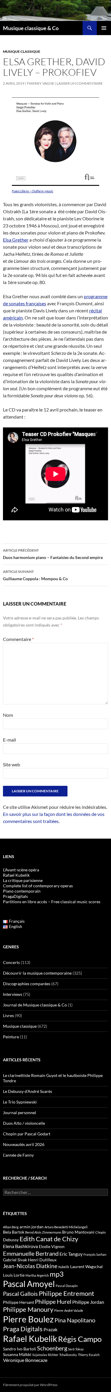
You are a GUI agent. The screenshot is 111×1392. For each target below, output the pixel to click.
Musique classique (21, 51)
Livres (8, 1015)
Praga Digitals (23, 1329)
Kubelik (63, 1267)
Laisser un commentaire (80, 83)
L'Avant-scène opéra (21, 869)
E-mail (9, 739)
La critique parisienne (23, 880)
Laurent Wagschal (86, 1266)
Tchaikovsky (68, 1355)
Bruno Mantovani (78, 1231)
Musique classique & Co (31, 28)
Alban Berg (11, 1227)
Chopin (100, 1232)
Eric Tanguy (71, 1254)
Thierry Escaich (88, 1355)
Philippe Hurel (53, 1301)
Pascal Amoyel (29, 1284)
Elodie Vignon (52, 1246)
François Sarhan (94, 1254)
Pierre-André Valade (68, 1310)
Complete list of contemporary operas (38, 885)
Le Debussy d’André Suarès (27, 1091)
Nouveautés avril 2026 (23, 1144)
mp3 (57, 1274)
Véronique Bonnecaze (25, 1360)
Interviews (12, 994)
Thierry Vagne (40, 83)
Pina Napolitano (74, 1320)
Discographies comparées (26, 983)
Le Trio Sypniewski (20, 1101)
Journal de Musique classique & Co (35, 1004)
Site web (11, 764)
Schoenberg (52, 1348)
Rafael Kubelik (30, 1338)
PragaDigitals (15, 896)
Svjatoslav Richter (45, 1355)
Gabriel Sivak (15, 1259)
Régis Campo (80, 1339)
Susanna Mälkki (17, 1354)
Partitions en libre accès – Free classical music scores (51, 901)
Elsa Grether (15, 239)
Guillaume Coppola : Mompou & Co (35, 575)
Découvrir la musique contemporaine (37, 972)
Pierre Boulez (28, 1319)
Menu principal (104, 28)
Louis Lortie (14, 1275)
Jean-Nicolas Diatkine (30, 1266)
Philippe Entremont (66, 1293)
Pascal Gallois (20, 1293)
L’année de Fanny (18, 1154)
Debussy (11, 1239)
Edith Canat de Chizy (49, 1239)
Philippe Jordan (88, 1302)
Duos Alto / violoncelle (24, 1123)
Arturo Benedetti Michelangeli (66, 1227)
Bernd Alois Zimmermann (43, 1232)
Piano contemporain (22, 890)
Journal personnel (19, 1112)
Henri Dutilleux (42, 1259)
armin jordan (32, 1226)
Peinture (11, 1036)
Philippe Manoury (28, 1309)
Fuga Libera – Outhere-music (32, 191)
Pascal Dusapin (67, 1286)
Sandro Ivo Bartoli (19, 1348)
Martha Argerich (37, 1275)
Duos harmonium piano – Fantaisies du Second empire (53, 554)
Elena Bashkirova (20, 1246)
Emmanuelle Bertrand (31, 1253)
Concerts (11, 962)
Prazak (50, 1329)
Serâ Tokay (76, 1349)
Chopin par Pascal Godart (26, 1133)
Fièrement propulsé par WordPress (30, 1385)
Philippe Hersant (18, 1302)
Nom (8, 715)
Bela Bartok (13, 1231)
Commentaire (18, 639)
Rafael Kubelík (16, 875)
